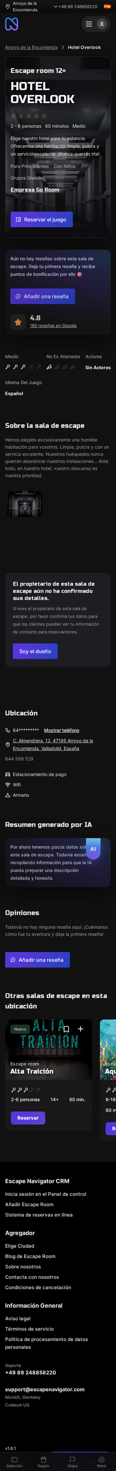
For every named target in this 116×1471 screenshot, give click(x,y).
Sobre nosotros (23, 1267)
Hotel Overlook (84, 47)
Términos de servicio (29, 1329)
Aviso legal (18, 1318)
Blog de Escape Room (30, 1256)
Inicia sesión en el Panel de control (45, 1194)
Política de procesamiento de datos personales (46, 1343)
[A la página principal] (11, 24)
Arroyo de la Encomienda (31, 47)
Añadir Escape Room (29, 1204)
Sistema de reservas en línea (39, 1215)
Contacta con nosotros (32, 1277)
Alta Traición (31, 1071)
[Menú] (96, 24)
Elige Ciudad (19, 1246)
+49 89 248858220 (77, 6)
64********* (26, 730)
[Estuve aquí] (80, 1029)
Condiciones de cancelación (38, 1287)
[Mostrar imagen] (24, 504)
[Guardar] (66, 1029)
